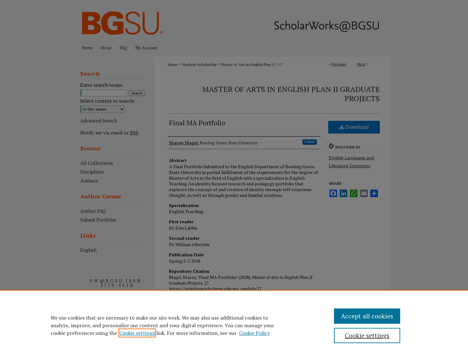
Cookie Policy (254, 332)
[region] (234, 325)
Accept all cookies (367, 316)
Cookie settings (137, 332)
